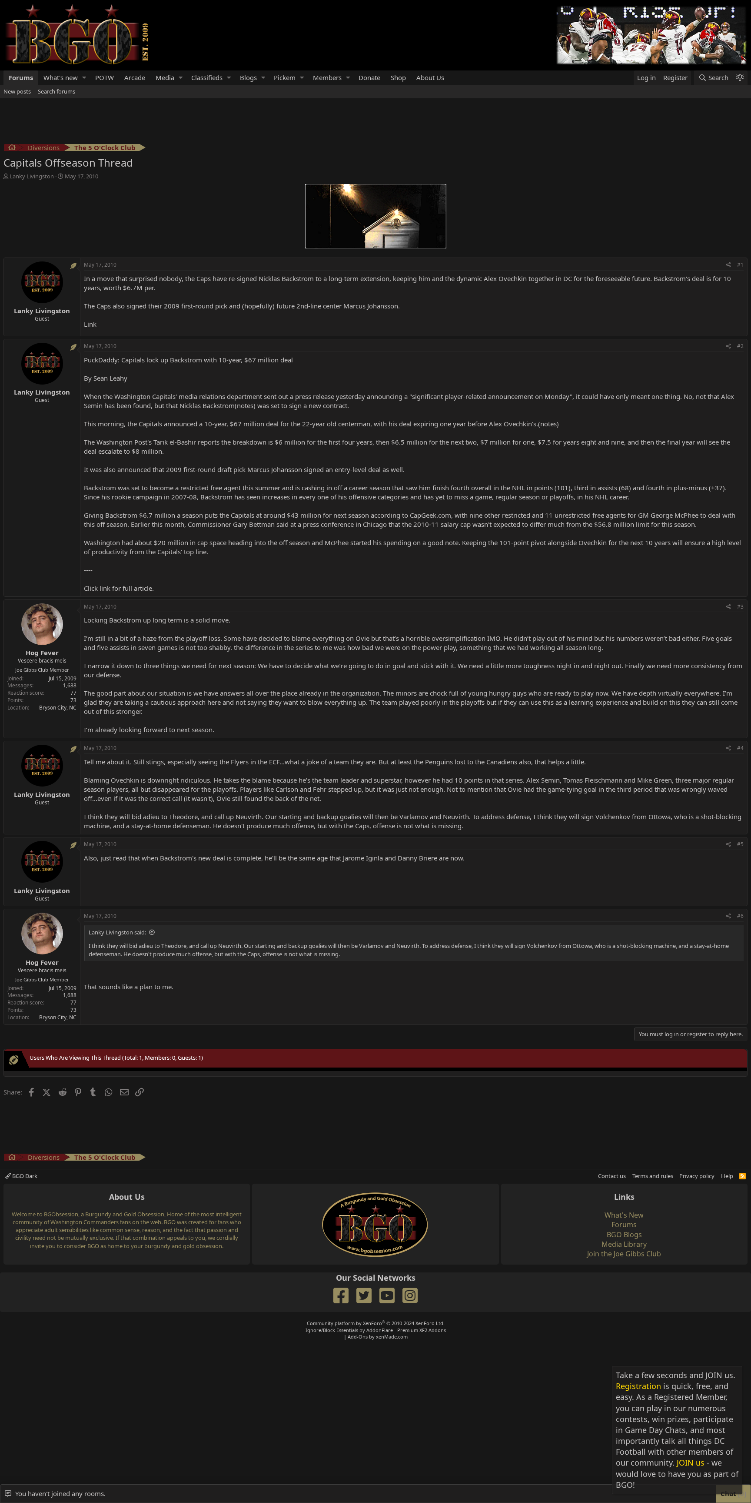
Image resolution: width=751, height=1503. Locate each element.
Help (727, 1176)
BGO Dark (24, 1176)
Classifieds (207, 77)
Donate (369, 77)
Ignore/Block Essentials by (376, 1330)
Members (327, 77)
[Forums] (12, 148)
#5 (740, 844)
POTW (104, 77)
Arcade (134, 77)
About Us (430, 77)
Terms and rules (652, 1176)
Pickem (285, 77)
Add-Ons (358, 1336)
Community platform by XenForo (376, 1323)
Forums (21, 77)
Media (165, 77)
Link (90, 324)
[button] (84, 77)
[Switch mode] (740, 77)
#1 (740, 264)
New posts (17, 91)
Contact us (612, 1176)
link (105, 588)
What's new (60, 77)
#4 (740, 748)
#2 (740, 346)
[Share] (728, 265)
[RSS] (743, 1176)
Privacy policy (696, 1176)
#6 (740, 916)
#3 (740, 606)
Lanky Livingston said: (117, 932)
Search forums (56, 91)
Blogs (248, 77)
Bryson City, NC (57, 707)
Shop (398, 77)
